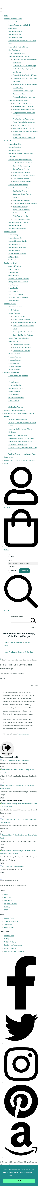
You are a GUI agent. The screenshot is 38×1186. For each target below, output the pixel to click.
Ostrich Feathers (14, 354)
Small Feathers (13, 401)
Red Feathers (13, 291)
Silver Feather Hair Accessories (24, 128)
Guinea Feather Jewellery (21, 169)
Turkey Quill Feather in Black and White (13, 763)
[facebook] (21, 1009)
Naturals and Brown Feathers (18, 279)
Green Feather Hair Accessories (24, 109)
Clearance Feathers (15, 307)
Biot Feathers (13, 379)
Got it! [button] (19, 1180)
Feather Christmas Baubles (17, 241)
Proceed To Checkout (25, 652)
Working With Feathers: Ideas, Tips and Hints (19, 460)
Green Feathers (13, 275)
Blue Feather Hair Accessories (23, 106)
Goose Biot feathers (19, 316)
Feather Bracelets (14, 144)
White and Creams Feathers (18, 297)
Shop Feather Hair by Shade (18, 100)
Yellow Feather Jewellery (21, 219)
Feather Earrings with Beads (22, 163)
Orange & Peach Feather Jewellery (25, 203)
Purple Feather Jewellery (21, 210)
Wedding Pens (13, 260)
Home (6, 15)
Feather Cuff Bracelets (16, 244)
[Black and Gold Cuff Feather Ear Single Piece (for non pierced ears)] (19, 822)
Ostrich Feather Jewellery (21, 178)
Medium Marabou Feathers (22, 347)
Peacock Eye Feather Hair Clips (24, 97)
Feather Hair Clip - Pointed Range (24, 66)
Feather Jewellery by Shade (18, 185)
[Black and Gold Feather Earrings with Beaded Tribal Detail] (19, 838)
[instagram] (21, 1082)
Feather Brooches (14, 147)
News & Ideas (9, 457)
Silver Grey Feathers (15, 294)
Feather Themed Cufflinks (17, 228)
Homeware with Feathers (17, 253)
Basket (13, 571)
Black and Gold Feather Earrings (11, 869)
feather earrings (23, 734)
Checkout (24, 571)
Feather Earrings (14, 150)
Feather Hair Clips (14, 34)
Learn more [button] (8, 1175)
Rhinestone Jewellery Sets (17, 444)
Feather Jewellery (10, 141)
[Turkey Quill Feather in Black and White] (14, 760)
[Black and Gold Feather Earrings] (12, 866)
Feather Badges (13, 235)
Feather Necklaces (15, 225)
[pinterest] (21, 1118)
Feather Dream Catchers (17, 247)
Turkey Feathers (14, 369)
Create (13, 1165)
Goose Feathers (14, 313)
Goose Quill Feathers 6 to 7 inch (24, 332)
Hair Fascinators (14, 50)
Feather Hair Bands (15, 31)
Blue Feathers (13, 272)
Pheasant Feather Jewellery (22, 181)
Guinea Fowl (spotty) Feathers (18, 338)
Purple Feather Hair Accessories (24, 122)
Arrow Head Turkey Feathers (18, 376)
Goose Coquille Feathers (21, 319)
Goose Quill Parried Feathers (23, 335)
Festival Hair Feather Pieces (18, 47)
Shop (5, 642)
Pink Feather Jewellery (20, 206)
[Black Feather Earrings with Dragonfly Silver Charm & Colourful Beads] (19, 807)
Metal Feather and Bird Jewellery (24, 175)
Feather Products (10, 232)
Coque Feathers (14, 382)
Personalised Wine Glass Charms (20, 441)
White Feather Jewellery (21, 216)
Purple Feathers (13, 288)
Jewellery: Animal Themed (17, 419)
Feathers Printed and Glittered (14, 410)
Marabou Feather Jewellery (22, 172)
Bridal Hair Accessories (16, 22)
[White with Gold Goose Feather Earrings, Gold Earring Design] (19, 773)
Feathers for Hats (14, 250)
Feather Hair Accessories (13, 19)
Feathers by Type (10, 304)
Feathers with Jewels (15, 388)
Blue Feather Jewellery (20, 191)
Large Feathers (13, 394)
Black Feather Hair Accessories (24, 103)
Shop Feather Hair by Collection (19, 56)
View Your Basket (11, 652)
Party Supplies (13, 257)
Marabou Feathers (14, 341)
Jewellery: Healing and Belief (18, 435)
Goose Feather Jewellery (21, 166)
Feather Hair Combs (15, 37)
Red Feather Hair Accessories (23, 125)
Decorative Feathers (15, 385)
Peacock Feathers (14, 357)
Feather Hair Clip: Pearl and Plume (25, 75)
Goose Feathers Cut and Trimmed (24, 322)
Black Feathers (13, 269)
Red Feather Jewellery (20, 213)
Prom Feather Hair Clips (16, 53)
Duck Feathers (13, 310)
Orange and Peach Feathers (18, 282)
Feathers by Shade (10, 263)
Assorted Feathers (14, 266)
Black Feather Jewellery (21, 188)
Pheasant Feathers (15, 360)
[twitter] (21, 1043)
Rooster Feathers (14, 363)
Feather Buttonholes (15, 238)
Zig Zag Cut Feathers (15, 407)
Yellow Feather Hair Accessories (24, 138)
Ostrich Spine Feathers (16, 397)
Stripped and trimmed (15, 404)
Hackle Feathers (14, 391)
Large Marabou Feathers (21, 344)
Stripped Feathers (14, 366)
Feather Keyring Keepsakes (18, 222)
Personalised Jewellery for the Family (21, 438)
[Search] (33, 620)
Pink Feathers (13, 285)
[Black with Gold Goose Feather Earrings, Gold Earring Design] (19, 788)
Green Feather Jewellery (21, 200)
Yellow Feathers (13, 300)
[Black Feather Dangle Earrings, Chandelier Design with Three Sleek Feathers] (19, 854)
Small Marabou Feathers (21, 351)
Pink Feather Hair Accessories (23, 119)
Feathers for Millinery (11, 372)
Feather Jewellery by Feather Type (20, 160)
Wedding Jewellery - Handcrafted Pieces (22, 454)
